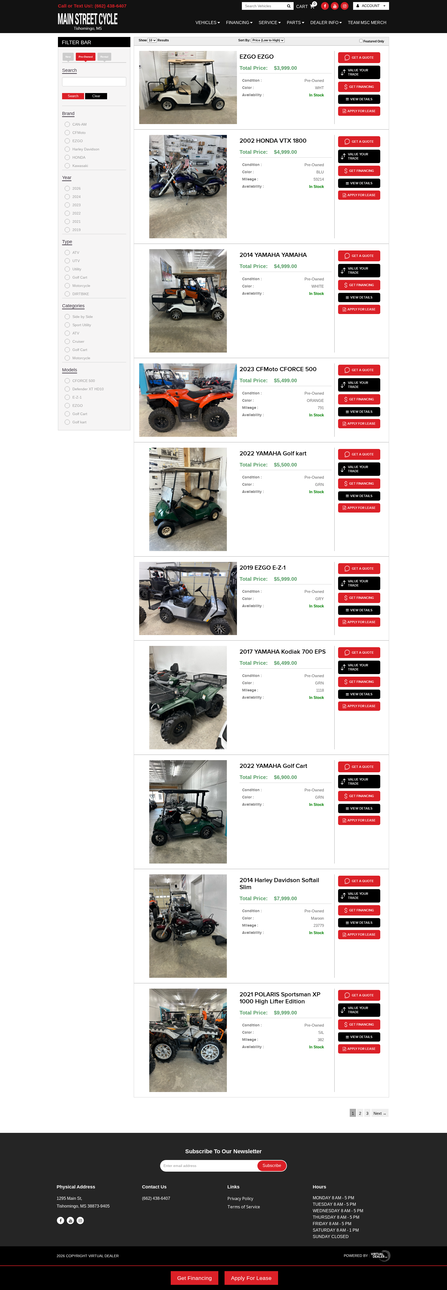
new (68, 56)
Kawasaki (80, 166)
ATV (75, 252)
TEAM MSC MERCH (367, 22)
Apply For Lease (251, 1278)
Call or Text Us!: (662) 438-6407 (92, 6)
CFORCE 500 (83, 381)
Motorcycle (81, 286)
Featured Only (373, 41)
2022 (76, 213)
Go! (288, 6)
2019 (76, 230)
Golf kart (79, 422)
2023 (76, 205)
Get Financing (194, 1278)
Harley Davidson (85, 149)
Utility (76, 269)
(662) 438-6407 (156, 1198)
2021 (76, 221)
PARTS (294, 22)
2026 (76, 188)
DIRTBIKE (80, 294)
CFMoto (79, 133)
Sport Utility (81, 325)
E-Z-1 (77, 397)
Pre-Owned (86, 56)
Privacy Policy (240, 1198)
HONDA (78, 157)
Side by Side (82, 317)
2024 (76, 197)
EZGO (77, 141)
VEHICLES (207, 22)
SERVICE (268, 22)
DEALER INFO (324, 22)
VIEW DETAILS (361, 99)
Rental (104, 56)
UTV (76, 261)
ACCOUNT (371, 6)
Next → (380, 1113)
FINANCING (238, 22)
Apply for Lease (361, 111)
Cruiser (78, 341)
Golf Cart (79, 277)
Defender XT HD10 (88, 389)
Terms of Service (243, 1207)
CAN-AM (79, 124)
